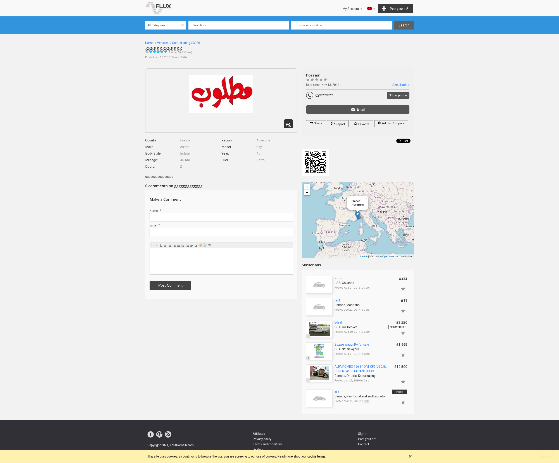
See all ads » (400, 85)
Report (340, 124)
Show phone (398, 95)
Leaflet (363, 256)
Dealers (258, 449)
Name (155, 210)
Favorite (363, 124)
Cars (175, 43)
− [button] (307, 192)
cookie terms (316, 456)
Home (149, 43)
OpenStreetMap (390, 256)
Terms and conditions (268, 444)
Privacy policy (262, 439)
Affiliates (259, 433)
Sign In (362, 433)
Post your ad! (367, 439)
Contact (363, 444)
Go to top (545, 449)
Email (155, 225)
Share (317, 123)
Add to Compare (393, 123)
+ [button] (307, 187)
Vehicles (163, 43)
